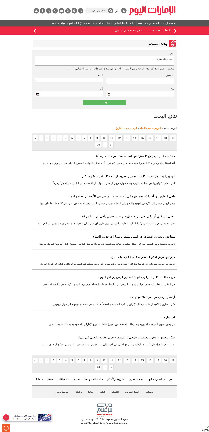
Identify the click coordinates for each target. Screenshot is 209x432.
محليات (132, 23)
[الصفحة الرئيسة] (152, 1)
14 (134, 138)
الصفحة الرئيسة (168, 23)
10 (104, 138)
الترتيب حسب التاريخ (126, 128)
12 (119, 138)
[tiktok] (74, 11)
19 (173, 138)
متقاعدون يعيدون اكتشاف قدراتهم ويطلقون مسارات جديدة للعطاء (134, 236)
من (172, 88)
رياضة (87, 23)
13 (127, 138)
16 (150, 138)
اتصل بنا (77, 379)
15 (142, 138)
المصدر (170, 75)
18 (165, 138)
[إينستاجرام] (55, 11)
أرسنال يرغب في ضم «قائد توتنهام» (152, 297)
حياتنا (94, 23)
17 (157, 138)
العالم (101, 23)
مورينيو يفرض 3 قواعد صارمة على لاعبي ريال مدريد (142, 256)
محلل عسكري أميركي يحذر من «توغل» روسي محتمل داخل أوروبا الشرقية (128, 216)
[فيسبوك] (42, 11)
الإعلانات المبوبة (74, 23)
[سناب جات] (36, 11)
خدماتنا (39, 379)
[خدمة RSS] (80, 11)
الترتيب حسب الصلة (150, 128)
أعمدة (140, 23)
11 (111, 138)
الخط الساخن (120, 23)
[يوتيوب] (68, 11)
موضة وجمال (61, 391)
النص (171, 53)
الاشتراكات (63, 379)
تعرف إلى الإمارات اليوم (160, 379)
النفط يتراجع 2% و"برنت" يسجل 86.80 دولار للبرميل (143, 30)
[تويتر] (48, 11)
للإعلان (50, 379)
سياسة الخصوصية (94, 379)
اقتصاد (109, 23)
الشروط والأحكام (116, 379)
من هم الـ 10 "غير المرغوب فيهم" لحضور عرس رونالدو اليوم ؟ (136, 277)
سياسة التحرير (136, 379)
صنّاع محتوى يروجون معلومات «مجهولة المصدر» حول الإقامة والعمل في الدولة (126, 337)
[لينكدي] (61, 11)
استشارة (169, 317)
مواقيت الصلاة (58, 23)
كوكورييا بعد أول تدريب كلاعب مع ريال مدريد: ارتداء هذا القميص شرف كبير (128, 176)
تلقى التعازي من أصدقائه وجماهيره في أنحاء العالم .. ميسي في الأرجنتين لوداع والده (123, 196)
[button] (110, 10)
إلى (101, 88)
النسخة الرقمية (152, 23)
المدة (100, 75)
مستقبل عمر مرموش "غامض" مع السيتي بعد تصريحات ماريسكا (135, 155)
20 (98, 144)
